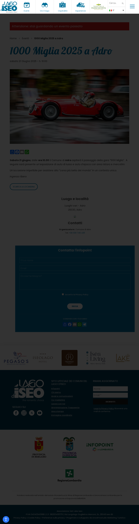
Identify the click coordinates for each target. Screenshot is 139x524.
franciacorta (99, 10)
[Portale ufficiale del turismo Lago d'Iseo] (9, 7)
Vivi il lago (44, 10)
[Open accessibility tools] (6, 519)
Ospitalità (62, 10)
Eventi (26, 10)
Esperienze (80, 10)
